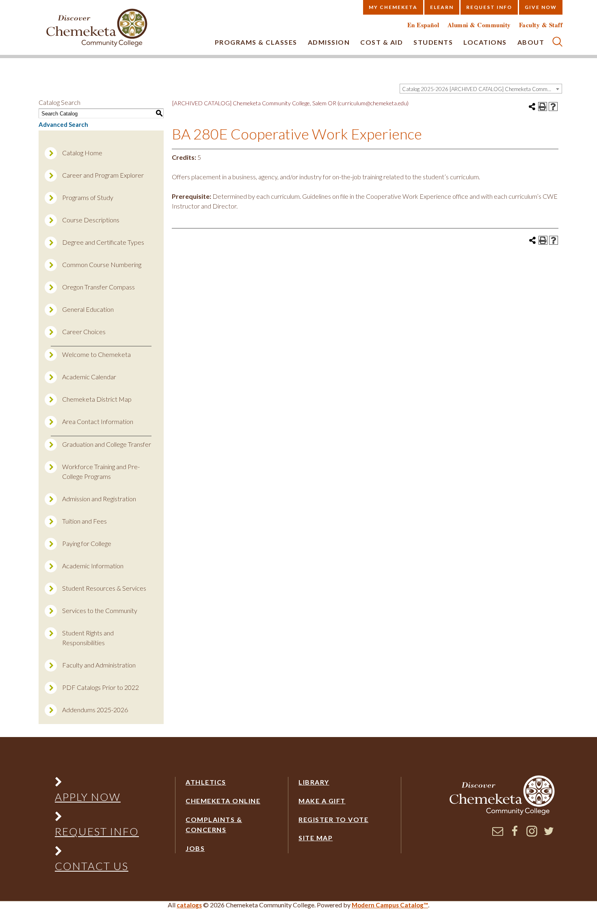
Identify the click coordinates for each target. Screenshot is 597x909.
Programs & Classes (256, 42)
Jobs (195, 848)
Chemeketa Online (223, 801)
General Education (88, 309)
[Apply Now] (97, 783)
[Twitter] (548, 834)
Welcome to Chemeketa (96, 354)
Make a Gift (322, 801)
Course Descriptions (90, 220)
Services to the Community (99, 610)
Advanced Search (63, 124)
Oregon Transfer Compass (98, 287)
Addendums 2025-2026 (95, 709)
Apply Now (88, 796)
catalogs (189, 905)
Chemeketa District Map (97, 399)
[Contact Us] (97, 852)
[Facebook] (514, 834)
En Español (423, 25)
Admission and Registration (99, 498)
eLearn (442, 7)
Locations (485, 42)
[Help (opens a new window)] (553, 106)
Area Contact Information (97, 421)
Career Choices (84, 331)
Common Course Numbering (101, 264)
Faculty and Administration (99, 665)
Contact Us (91, 865)
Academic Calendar (89, 377)
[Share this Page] (532, 106)
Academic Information (92, 566)
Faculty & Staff (541, 25)
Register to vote (333, 819)
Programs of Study (87, 197)
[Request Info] (97, 818)
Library (313, 782)
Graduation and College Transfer (106, 444)
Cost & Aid (381, 42)
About (531, 42)
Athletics (206, 782)
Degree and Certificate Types (103, 242)
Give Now (541, 7)
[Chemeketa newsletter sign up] (497, 834)
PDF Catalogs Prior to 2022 (100, 687)
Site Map (315, 838)
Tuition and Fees (84, 521)
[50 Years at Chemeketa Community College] (97, 28)
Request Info (489, 7)
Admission (329, 42)
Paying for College (86, 543)
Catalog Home (82, 153)
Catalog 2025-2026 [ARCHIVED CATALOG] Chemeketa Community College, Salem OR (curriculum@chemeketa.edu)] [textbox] (482, 89)
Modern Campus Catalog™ (390, 905)
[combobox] (481, 89)
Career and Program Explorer (103, 175)
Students (433, 42)
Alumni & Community (479, 25)
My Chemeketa (393, 7)
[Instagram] (531, 834)
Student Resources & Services (104, 588)
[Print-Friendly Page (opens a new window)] (542, 106)
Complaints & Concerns (214, 824)
